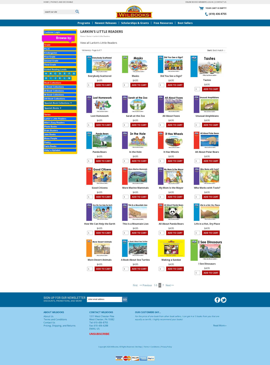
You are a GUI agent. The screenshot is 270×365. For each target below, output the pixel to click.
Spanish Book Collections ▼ (58, 103)
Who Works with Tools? (207, 187)
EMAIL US (94, 328)
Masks (135, 76)
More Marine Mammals (135, 187)
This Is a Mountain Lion (135, 223)
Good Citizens (100, 187)
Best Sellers (185, 23)
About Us (48, 316)
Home (46, 2)
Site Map (138, 347)
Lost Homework (100, 115)
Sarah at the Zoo (135, 115)
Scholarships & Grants (135, 23)
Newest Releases (105, 23)
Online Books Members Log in (199, 2)
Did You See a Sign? (171, 76)
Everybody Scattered (99, 76)
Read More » (219, 325)
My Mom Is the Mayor (171, 187)
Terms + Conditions (151, 347)
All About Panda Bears (171, 223)
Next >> (170, 285)
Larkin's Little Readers (101, 36)
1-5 (155, 285)
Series (89, 36)
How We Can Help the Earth (99, 223)
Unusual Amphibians (207, 115)
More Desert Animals (100, 259)
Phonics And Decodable (62, 2)
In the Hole (135, 151)
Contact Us (221, 2)
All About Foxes (171, 115)
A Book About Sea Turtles (135, 259)
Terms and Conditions (55, 319)
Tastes (207, 80)
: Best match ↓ (216, 50)
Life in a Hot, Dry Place (207, 223)
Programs (83, 23)
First (135, 285)
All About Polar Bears (207, 151)
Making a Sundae (171, 259)
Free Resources (163, 23)
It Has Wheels (171, 151)
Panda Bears (100, 151)
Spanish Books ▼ (53, 108)
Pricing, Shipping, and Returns (60, 325)
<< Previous (146, 285)
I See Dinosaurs (207, 263)
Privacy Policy (166, 347)
